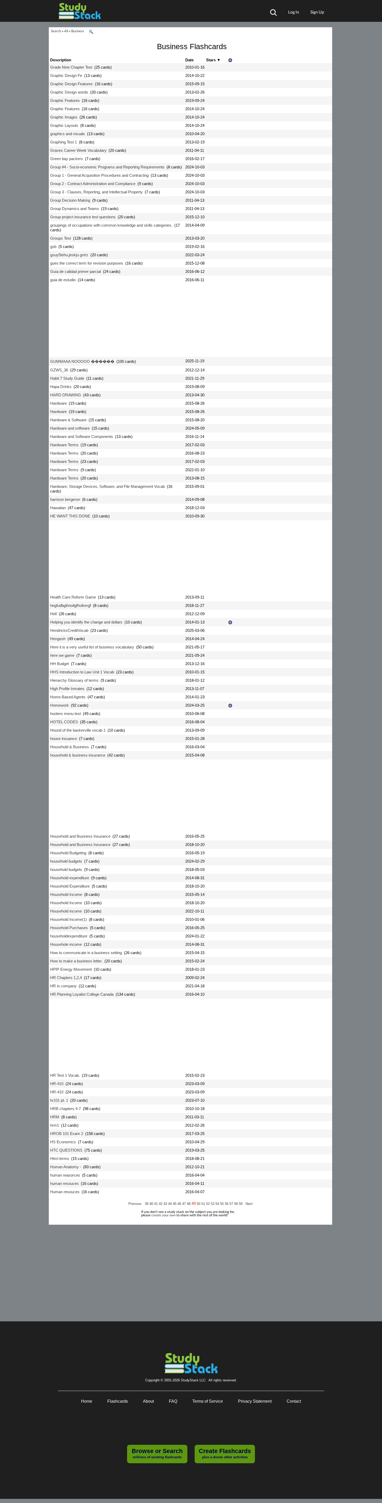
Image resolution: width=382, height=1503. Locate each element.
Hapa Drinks (60, 386)
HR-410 (56, 1083)
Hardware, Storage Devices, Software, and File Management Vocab (107, 486)
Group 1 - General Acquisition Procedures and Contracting (99, 175)
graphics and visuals (67, 134)
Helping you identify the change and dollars (86, 622)
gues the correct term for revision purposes (86, 263)
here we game (62, 655)
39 (147, 1204)
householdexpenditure (68, 936)
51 (203, 1204)
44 (170, 1204)
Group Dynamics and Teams (74, 208)
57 (231, 1204)
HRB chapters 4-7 (65, 1108)
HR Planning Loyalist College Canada (82, 994)
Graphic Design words (69, 92)
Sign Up (317, 11)
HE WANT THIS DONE (70, 516)
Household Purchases (69, 928)
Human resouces (65, 1192)
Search (56, 31)
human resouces (64, 1183)
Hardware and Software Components (81, 436)
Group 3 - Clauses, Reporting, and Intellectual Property (96, 192)
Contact (294, 1401)
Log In (293, 11)
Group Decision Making (70, 200)
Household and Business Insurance (80, 836)
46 (179, 1204)
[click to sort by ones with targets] (230, 60)
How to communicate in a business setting (86, 952)
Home (86, 1401)
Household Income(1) (68, 919)
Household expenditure (69, 878)
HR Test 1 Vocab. (65, 1075)
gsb (53, 246)
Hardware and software (70, 428)
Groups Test (60, 238)
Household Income (66, 894)
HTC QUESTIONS (66, 1150)
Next (249, 1204)
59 (241, 1204)
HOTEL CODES (64, 722)
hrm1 (54, 1125)
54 (217, 1204)
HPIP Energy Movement (71, 969)
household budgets (66, 861)
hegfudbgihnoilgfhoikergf (70, 605)
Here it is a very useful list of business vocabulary (92, 647)
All (66, 31)
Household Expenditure (70, 886)
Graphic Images (63, 117)
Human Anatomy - (65, 1167)
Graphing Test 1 (63, 142)
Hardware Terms (64, 445)
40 (151, 1204)
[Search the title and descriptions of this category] (91, 32)
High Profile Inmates (67, 688)
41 (156, 1204)
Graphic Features (65, 100)
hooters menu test (65, 713)
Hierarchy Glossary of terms (74, 680)
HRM (54, 1117)
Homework (59, 705)
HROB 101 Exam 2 (66, 1133)
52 (208, 1204)
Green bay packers (66, 158)
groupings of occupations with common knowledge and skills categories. (111, 225)
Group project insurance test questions (83, 217)
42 (161, 1204)
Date (189, 60)
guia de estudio (63, 280)
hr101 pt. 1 (59, 1100)
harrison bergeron (65, 499)
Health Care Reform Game (73, 597)
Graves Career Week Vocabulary (78, 150)
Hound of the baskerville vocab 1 (78, 730)
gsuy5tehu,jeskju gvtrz (69, 255)
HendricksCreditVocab (69, 630)
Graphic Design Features (71, 84)
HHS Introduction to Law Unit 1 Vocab (82, 672)
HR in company (63, 986)
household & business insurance (77, 755)
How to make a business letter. (76, 961)
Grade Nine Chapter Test (71, 67)
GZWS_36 (59, 370)
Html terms (59, 1158)
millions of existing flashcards (157, 1453)
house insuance (63, 738)
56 (227, 1204)
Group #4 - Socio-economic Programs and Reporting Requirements (107, 167)
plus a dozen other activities (225, 1453)
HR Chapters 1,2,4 (66, 977)
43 (165, 1204)
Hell (53, 614)
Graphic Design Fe (66, 75)
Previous (135, 1204)
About (148, 1401)
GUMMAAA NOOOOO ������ (82, 361)
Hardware (58, 403)
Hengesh (57, 638)
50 (199, 1204)
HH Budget (59, 663)
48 (189, 1204)
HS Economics (63, 1142)
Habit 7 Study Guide (67, 378)
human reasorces (65, 1175)
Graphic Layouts (64, 125)
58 (236, 1204)
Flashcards (117, 1401)
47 (184, 1204)
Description (60, 60)
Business (77, 31)
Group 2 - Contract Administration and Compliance (92, 183)
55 (222, 1204)
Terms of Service (207, 1401)
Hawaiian (58, 508)
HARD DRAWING (65, 395)
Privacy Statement (255, 1401)
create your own (164, 1215)
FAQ (173, 1401)
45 (175, 1204)
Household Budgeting (68, 853)
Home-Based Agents (67, 697)
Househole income (66, 944)
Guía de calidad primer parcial (75, 271)
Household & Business (69, 747)
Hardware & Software (68, 420)
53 (213, 1204)
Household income (66, 911)
